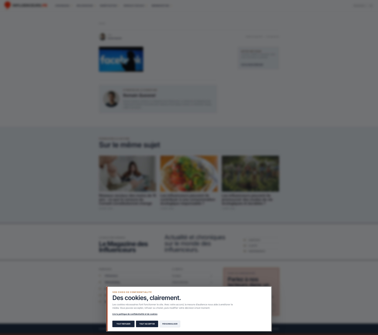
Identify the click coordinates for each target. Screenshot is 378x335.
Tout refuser (123, 324)
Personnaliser (169, 324)
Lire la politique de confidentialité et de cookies (134, 314)
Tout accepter (147, 324)
